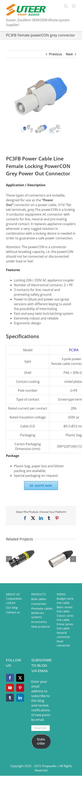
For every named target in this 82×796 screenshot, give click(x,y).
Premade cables (42, 608)
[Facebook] (10, 678)
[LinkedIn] (20, 698)
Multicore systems (37, 615)
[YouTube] (10, 688)
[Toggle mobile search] (66, 6)
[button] (9, 559)
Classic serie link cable (65, 618)
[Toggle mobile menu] (74, 6)
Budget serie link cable (65, 601)
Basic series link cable (64, 609)
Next (69, 54)
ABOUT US (13, 594)
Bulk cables (38, 599)
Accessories (39, 622)
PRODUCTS (38, 594)
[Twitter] (20, 678)
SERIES (61, 594)
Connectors (38, 604)
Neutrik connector (63, 635)
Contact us (13, 612)
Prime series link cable (65, 626)
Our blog (12, 607)
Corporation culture (14, 601)
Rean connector (63, 643)
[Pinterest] (20, 688)
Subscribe (41, 741)
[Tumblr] (10, 698)
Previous (55, 54)
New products (40, 626)
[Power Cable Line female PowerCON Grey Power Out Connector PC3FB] (41, 96)
